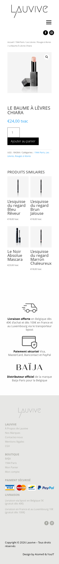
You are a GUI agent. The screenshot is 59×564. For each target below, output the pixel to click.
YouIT (50, 554)
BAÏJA (8, 458)
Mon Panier (11, 467)
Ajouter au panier (23, 141)
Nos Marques (12, 433)
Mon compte (12, 471)
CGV (7, 446)
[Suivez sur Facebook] (45, 32)
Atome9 (39, 554)
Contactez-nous (14, 437)
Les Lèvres (30, 42)
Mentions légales (14, 441)
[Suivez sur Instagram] (51, 32)
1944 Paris (19, 42)
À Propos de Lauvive (16, 428)
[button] (46, 57)
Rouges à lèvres (44, 42)
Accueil (10, 42)
